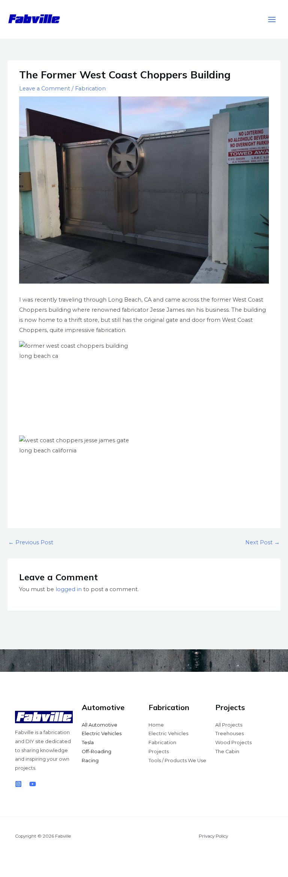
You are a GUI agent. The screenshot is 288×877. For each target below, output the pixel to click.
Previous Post (30, 542)
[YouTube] (32, 784)
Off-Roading (96, 751)
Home (156, 725)
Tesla (88, 742)
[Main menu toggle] (271, 19)
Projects (158, 751)
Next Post (262, 542)
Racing (90, 760)
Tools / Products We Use (177, 760)
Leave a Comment (44, 88)
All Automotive (99, 725)
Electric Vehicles (102, 733)
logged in (69, 589)
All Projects (228, 725)
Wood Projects (233, 742)
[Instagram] (18, 784)
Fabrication (90, 88)
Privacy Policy (213, 836)
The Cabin (227, 751)
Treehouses (229, 733)
